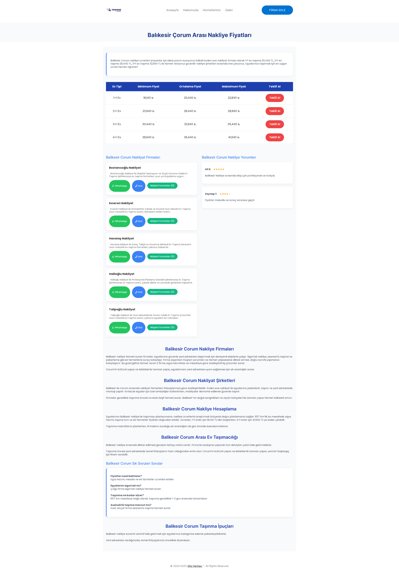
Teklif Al (274, 98)
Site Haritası (194, 566)
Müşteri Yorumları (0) (162, 185)
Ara (140, 185)
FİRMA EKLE (277, 10)
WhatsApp (121, 185)
